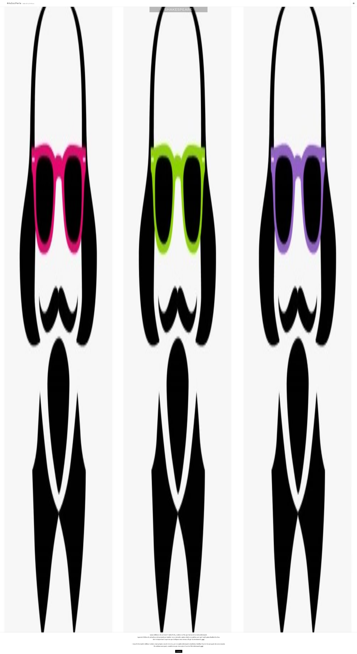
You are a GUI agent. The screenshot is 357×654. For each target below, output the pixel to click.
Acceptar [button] (178, 651)
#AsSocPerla (14, 3)
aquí (202, 639)
